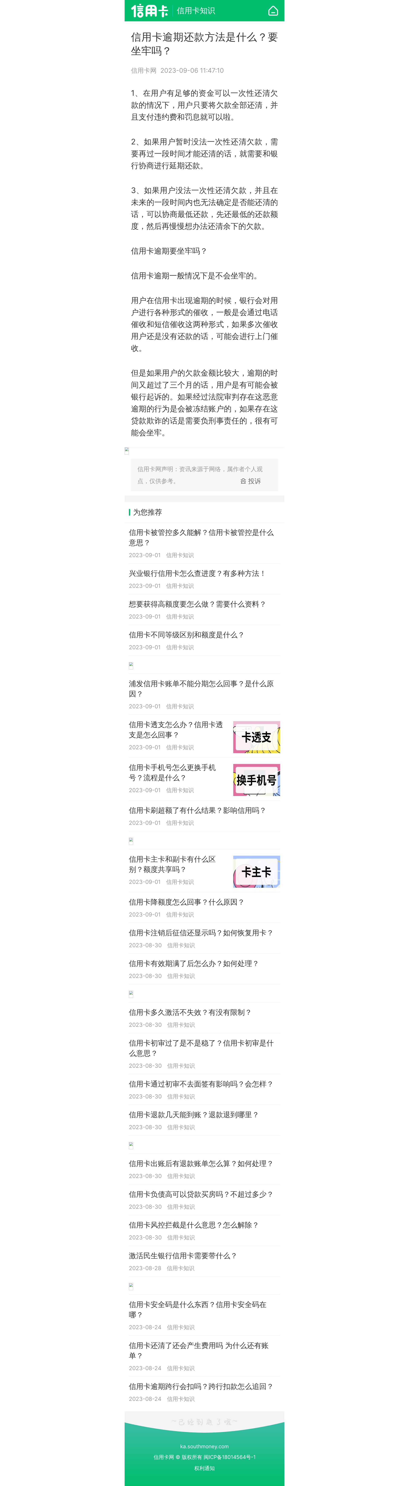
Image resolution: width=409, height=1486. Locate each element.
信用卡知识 (196, 10)
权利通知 (204, 1468)
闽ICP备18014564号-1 (230, 1457)
